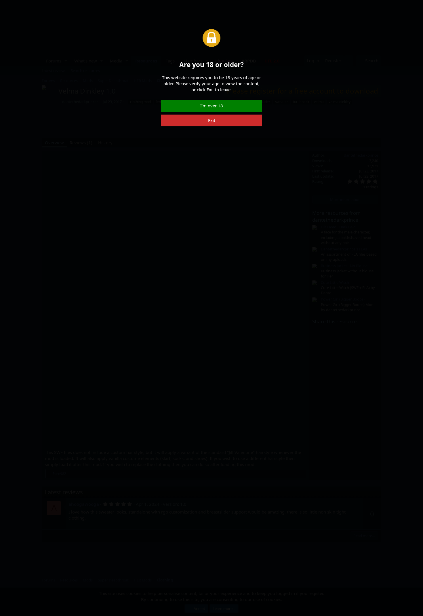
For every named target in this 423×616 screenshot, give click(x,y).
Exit (211, 120)
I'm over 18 (211, 106)
